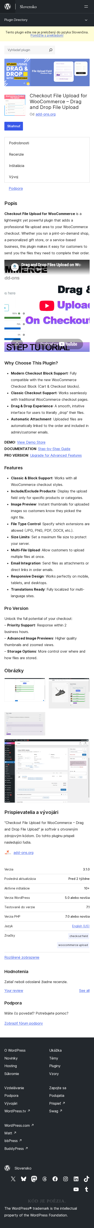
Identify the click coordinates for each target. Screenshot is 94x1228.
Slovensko (23, 1168)
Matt (10, 1133)
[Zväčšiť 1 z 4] (39, 684)
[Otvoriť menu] (87, 6)
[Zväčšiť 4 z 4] (84, 745)
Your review (13, 990)
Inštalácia (16, 165)
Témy (53, 1058)
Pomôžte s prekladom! (47, 35)
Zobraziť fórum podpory (23, 1023)
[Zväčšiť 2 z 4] (84, 684)
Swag (56, 1111)
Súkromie (11, 1073)
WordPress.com (19, 1125)
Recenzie (16, 154)
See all (84, 990)
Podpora (16, 188)
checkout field (79, 936)
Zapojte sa (57, 1088)
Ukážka (55, 1050)
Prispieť (57, 1103)
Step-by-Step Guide (54, 449)
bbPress (13, 1141)
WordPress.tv (17, 1111)
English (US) (81, 926)
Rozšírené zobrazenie (21, 957)
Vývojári (10, 1103)
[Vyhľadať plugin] (50, 50)
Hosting (10, 1066)
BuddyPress (16, 1148)
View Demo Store (31, 442)
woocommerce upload (73, 945)
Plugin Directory (16, 20)
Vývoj (13, 177)
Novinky (11, 1058)
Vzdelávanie (14, 1088)
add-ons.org (46, 114)
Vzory (54, 1073)
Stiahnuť (13, 126)
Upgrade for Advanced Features (56, 455)
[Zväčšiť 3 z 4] (39, 718)
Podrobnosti (19, 143)
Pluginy (55, 1066)
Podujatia (56, 1095)
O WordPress (15, 1050)
